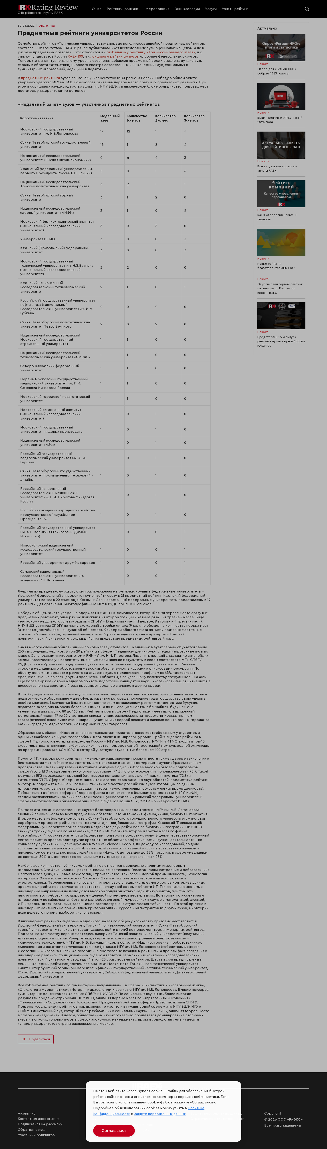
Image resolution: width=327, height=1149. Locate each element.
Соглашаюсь (114, 1131)
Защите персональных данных (160, 1114)
